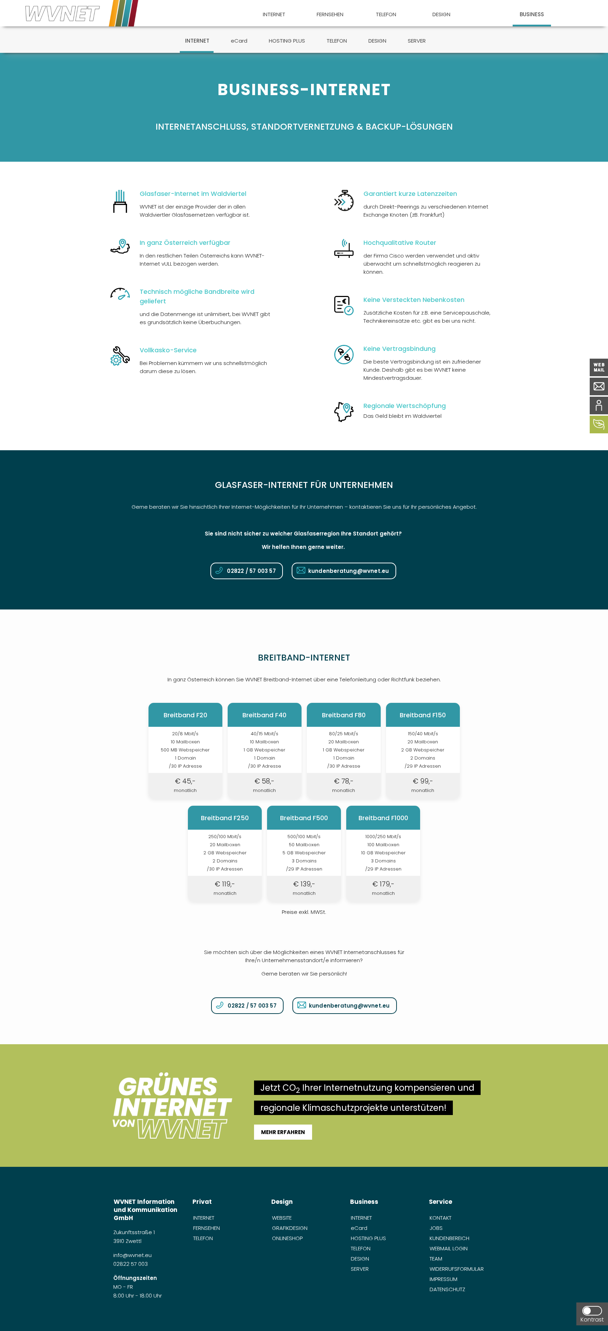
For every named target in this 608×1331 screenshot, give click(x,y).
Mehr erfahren (283, 1132)
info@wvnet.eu (133, 1255)
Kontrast (592, 1319)
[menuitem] (274, 13)
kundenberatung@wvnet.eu (348, 571)
